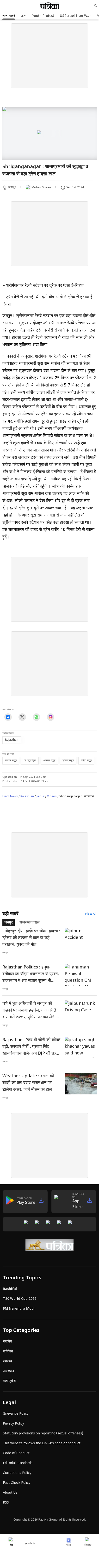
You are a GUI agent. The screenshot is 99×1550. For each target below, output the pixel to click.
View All (91, 914)
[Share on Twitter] (22, 717)
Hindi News (10, 796)
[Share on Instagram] (50, 717)
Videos (52, 796)
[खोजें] (95, 6)
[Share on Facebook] (8, 717)
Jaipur (40, 796)
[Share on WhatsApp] (36, 717)
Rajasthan (27, 796)
